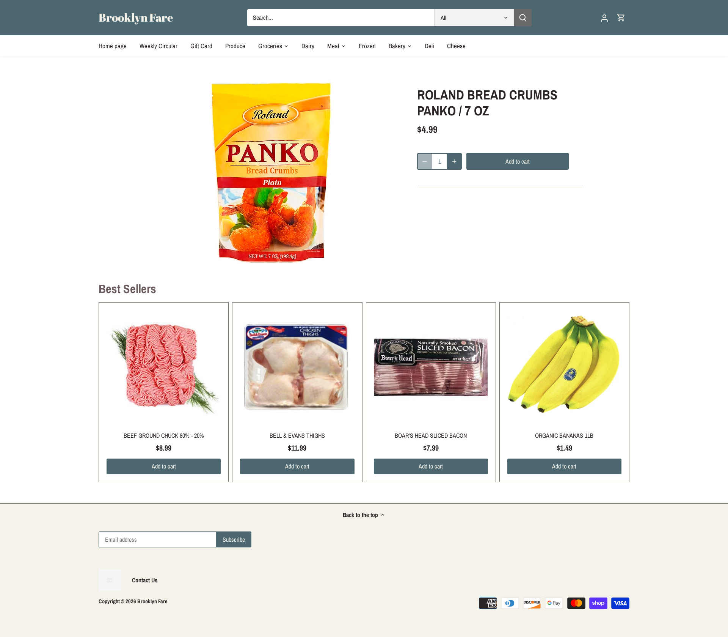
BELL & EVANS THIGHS (297, 435)
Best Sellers (127, 289)
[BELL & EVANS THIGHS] (297, 367)
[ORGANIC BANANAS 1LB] (564, 367)
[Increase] (454, 161)
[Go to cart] (621, 17)
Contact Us (144, 580)
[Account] (604, 17)
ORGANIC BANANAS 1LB (564, 435)
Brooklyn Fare (136, 17)
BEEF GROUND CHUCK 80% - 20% (164, 435)
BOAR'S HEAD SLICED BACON (431, 435)
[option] (271, 173)
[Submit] (523, 17)
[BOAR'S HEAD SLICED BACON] (431, 367)
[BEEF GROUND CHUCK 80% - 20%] (164, 367)
